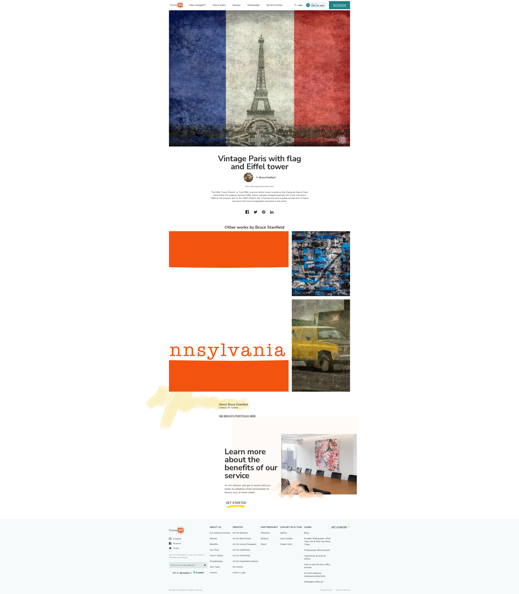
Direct (264, 544)
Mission (213, 538)
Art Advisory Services (220, 532)
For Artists (238, 566)
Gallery (283, 532)
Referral (264, 538)
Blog (306, 532)
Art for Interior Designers (244, 544)
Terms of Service (342, 590)
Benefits (214, 544)
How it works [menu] (219, 5)
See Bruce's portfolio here (237, 416)
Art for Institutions (241, 555)
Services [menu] (236, 5)
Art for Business (240, 532)
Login (299, 5)
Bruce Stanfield (267, 177)
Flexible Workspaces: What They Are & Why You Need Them (317, 541)
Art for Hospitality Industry (245, 561)
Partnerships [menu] (253, 5)
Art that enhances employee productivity (314, 575)
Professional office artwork (317, 550)
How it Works (216, 555)
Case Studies (286, 538)
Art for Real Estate (242, 538)
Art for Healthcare (241, 549)
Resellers (265, 532)
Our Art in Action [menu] (274, 5)
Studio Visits (286, 544)
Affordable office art (313, 581)
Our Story (214, 549)
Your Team (215, 566)
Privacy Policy (326, 590)
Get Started (339, 5)
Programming (216, 561)
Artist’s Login (239, 572)
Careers (213, 572)
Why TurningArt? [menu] (197, 5)
